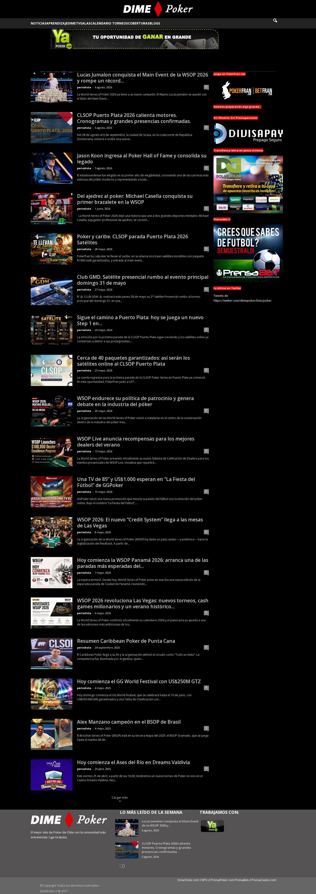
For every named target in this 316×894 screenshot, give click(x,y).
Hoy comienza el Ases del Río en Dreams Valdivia (133, 762)
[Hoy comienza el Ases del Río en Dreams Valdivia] (51, 774)
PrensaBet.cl (243, 880)
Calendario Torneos (109, 23)
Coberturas (138, 23)
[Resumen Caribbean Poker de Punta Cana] (51, 653)
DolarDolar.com (188, 880)
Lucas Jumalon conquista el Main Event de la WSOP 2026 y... (170, 823)
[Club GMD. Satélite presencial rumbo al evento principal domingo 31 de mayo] (51, 289)
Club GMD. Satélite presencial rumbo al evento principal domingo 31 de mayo (142, 280)
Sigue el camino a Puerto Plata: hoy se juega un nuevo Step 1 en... (140, 320)
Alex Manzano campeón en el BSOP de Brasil (129, 722)
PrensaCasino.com (264, 880)
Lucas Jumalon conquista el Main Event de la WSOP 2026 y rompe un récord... (142, 77)
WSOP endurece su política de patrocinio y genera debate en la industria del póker (135, 401)
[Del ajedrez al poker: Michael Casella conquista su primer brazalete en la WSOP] (51, 208)
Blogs (154, 23)
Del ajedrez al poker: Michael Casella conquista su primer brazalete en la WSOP (135, 199)
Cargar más (120, 797)
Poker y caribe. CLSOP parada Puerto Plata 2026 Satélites (132, 239)
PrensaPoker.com (222, 880)
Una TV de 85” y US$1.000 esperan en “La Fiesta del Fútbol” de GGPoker (136, 482)
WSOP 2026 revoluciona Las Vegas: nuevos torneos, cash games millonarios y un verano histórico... (142, 603)
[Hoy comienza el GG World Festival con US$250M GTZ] (51, 694)
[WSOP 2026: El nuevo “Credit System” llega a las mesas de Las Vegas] (51, 532)
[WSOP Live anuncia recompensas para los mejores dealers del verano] (51, 451)
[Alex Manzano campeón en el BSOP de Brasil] (51, 734)
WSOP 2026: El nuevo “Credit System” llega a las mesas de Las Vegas (140, 522)
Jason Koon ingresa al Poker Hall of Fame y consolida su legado (142, 158)
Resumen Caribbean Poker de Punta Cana (126, 641)
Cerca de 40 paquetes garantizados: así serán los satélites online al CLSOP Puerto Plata (133, 361)
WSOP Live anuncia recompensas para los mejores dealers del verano (135, 441)
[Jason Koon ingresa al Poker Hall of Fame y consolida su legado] (51, 168)
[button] (278, 23)
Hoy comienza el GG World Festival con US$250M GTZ (139, 681)
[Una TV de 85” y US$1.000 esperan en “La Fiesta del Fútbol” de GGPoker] (51, 491)
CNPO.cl (205, 880)
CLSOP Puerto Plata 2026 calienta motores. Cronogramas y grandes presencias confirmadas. (134, 118)
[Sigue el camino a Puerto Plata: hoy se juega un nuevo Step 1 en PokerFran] (51, 330)
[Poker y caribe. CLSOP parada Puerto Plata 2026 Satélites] (51, 249)
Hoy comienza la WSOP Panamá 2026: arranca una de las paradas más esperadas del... (142, 563)
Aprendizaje (57, 23)
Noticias (38, 23)
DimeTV (74, 23)
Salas (85, 23)
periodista (84, 87)
